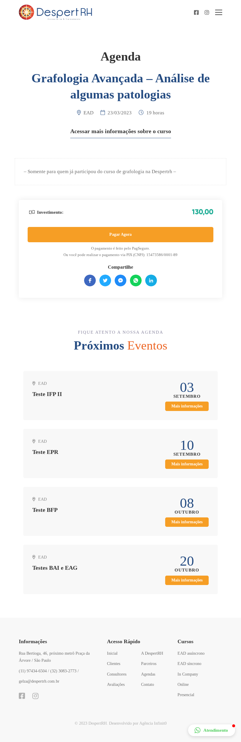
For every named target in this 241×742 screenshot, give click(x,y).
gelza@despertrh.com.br (39, 681)
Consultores (116, 674)
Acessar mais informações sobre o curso (120, 131)
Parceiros (148, 663)
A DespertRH (152, 653)
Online (183, 684)
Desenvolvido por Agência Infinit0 (138, 723)
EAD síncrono (189, 663)
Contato (147, 684)
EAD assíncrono (191, 653)
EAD (88, 113)
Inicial (112, 653)
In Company (188, 674)
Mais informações (186, 406)
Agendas (148, 674)
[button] (211, 730)
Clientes (113, 663)
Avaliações (116, 684)
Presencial (186, 695)
